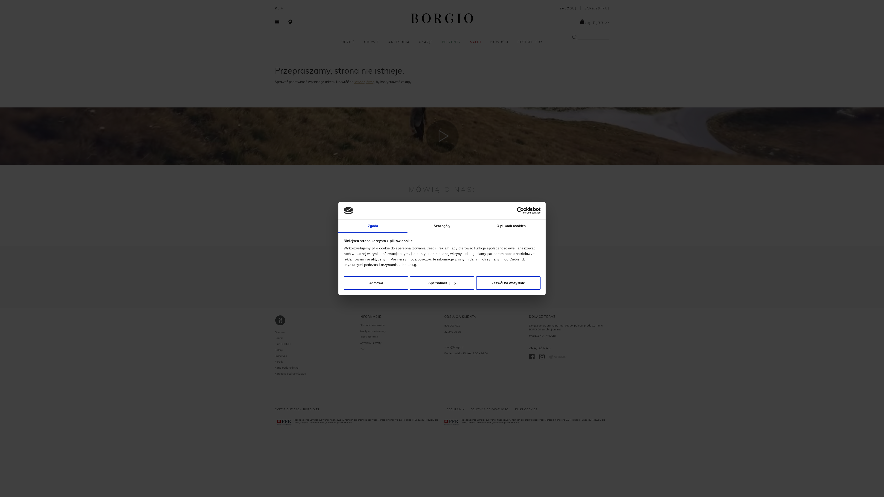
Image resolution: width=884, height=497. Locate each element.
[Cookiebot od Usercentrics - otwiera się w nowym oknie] (520, 210)
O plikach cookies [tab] (511, 226)
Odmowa (376, 283)
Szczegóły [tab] (442, 226)
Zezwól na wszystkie (508, 283)
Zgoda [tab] (373, 226)
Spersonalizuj (439, 283)
